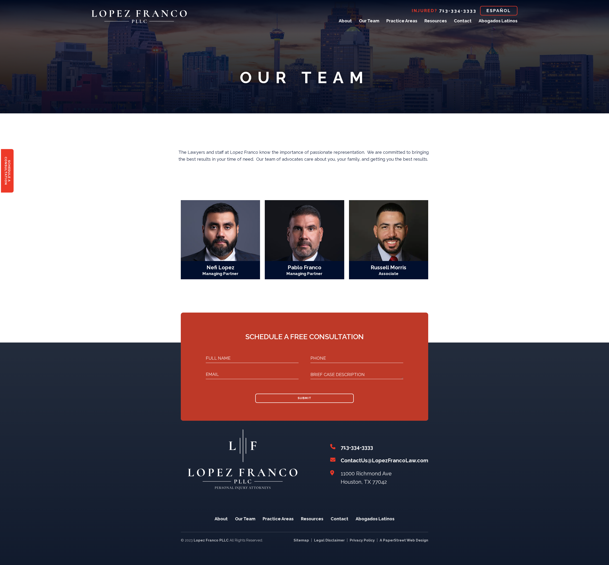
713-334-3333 (457, 10)
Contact (462, 20)
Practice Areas (401, 20)
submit (304, 398)
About (345, 20)
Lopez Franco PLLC (211, 540)
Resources (435, 20)
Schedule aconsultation (7, 171)
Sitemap (301, 540)
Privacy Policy (362, 540)
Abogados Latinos (498, 20)
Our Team (369, 20)
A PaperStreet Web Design (404, 540)
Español (498, 10)
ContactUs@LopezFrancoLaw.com (384, 460)
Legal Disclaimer (329, 540)
